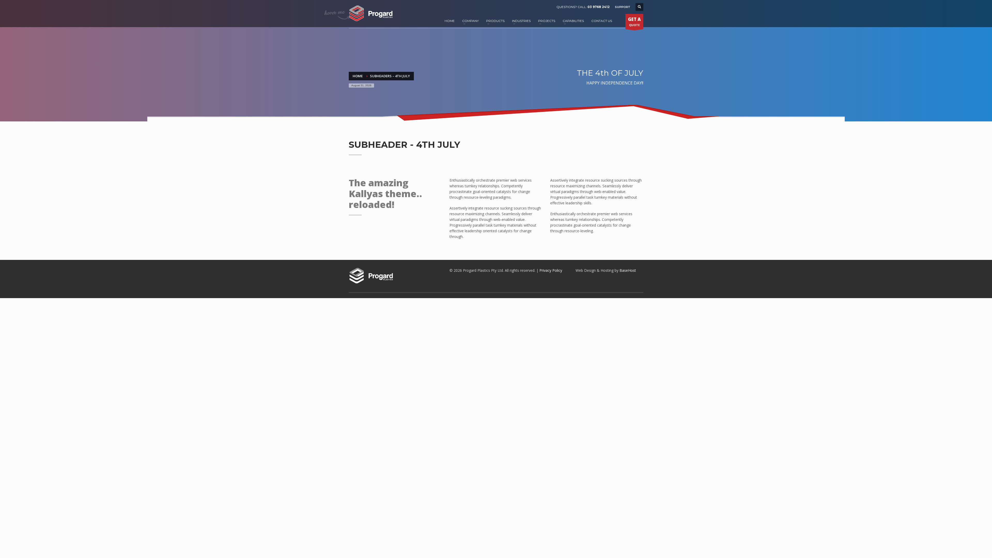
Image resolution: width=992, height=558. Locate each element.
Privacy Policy (550, 270)
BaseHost (627, 270)
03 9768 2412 (598, 7)
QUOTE (634, 21)
